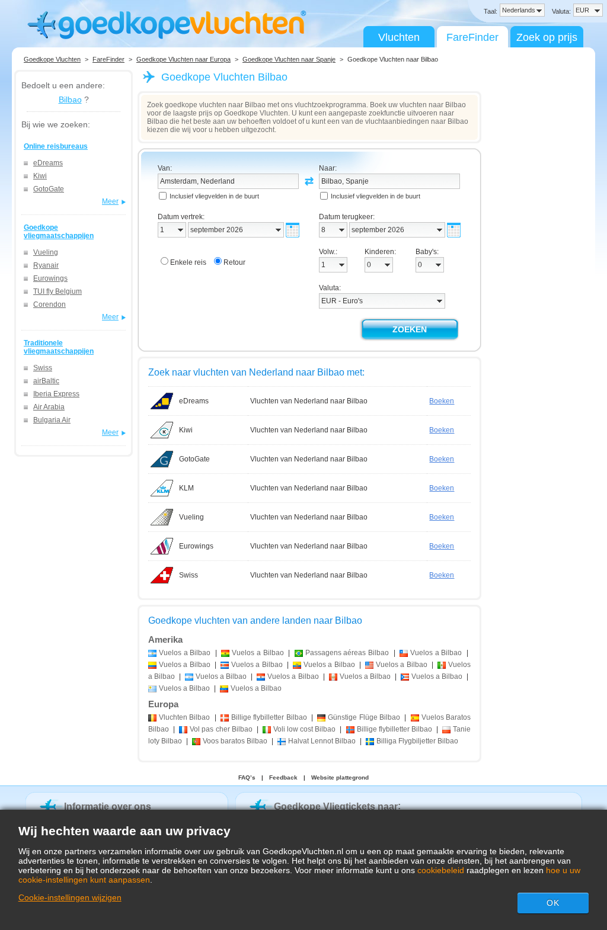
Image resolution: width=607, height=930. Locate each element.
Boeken (441, 401)
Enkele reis (188, 262)
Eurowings (50, 278)
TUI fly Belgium (57, 291)
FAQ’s (246, 777)
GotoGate (48, 189)
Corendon (49, 304)
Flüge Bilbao (364, 717)
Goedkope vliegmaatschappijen (59, 231)
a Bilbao (184, 653)
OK (553, 902)
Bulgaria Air (52, 420)
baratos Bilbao (235, 741)
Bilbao (70, 99)
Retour (234, 262)
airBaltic (46, 381)
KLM (186, 488)
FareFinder (472, 37)
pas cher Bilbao (221, 729)
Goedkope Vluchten (52, 59)
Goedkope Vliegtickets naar (336, 806)
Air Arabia (49, 407)
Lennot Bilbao (322, 741)
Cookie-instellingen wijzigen (70, 897)
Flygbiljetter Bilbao (417, 741)
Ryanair (46, 265)
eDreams (48, 163)
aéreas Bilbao (347, 653)
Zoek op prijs (546, 37)
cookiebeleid (440, 870)
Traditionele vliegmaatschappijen (59, 347)
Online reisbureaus (56, 146)
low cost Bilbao (304, 729)
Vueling (45, 252)
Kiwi (40, 176)
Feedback (283, 777)
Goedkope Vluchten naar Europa (183, 59)
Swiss (42, 368)
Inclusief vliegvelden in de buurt (214, 196)
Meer (110, 201)
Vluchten (399, 37)
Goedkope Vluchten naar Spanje (289, 59)
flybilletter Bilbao (269, 717)
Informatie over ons (107, 806)
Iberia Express (56, 394)
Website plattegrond (340, 777)
